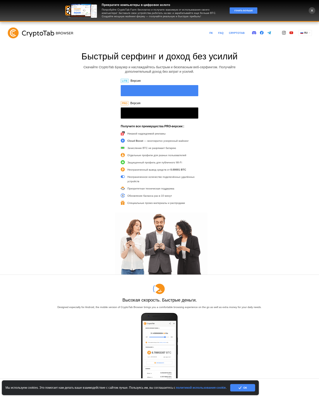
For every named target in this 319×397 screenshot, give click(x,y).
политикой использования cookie (201, 387)
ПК (211, 32)
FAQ (221, 32)
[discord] (254, 33)
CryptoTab (237, 32)
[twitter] (276, 33)
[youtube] (291, 32)
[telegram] (269, 33)
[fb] (262, 33)
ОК (245, 387)
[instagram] (284, 33)
